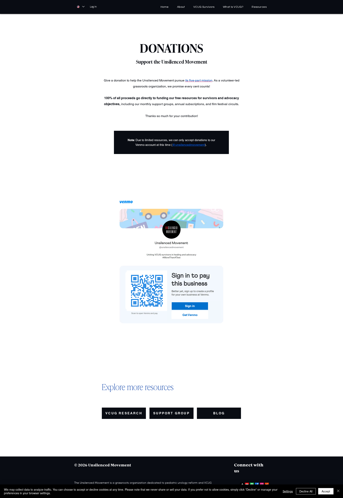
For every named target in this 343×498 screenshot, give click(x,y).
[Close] (338, 491)
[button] (259, 7)
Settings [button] (288, 491)
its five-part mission (198, 80)
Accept (326, 491)
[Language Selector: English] (80, 6)
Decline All (305, 491)
